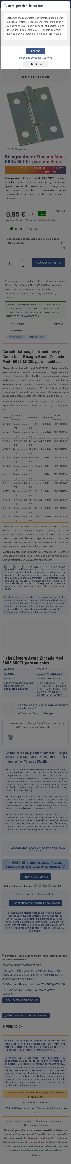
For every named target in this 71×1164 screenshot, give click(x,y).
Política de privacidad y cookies (35, 57)
